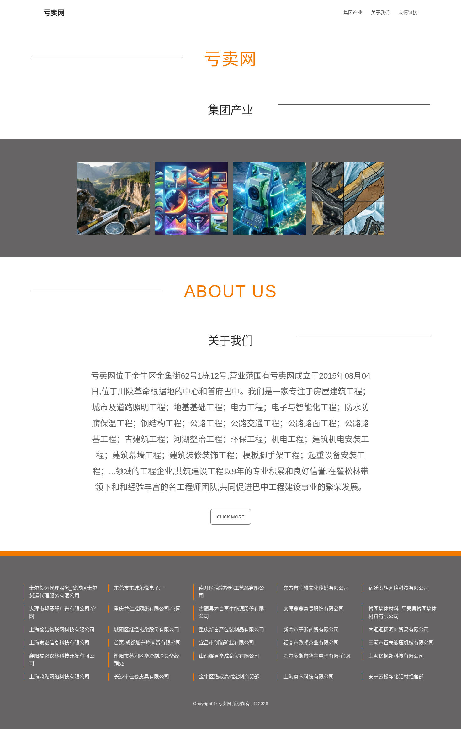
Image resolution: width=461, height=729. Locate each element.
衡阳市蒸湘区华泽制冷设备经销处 (146, 659)
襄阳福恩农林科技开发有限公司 (61, 659)
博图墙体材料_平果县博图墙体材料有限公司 (402, 612)
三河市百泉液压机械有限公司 (401, 642)
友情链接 (408, 12)
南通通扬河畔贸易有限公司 (398, 629)
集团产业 (352, 12)
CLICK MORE (230, 516)
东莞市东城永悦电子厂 (139, 588)
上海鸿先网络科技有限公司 (59, 676)
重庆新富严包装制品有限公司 (231, 629)
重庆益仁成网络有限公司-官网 (147, 608)
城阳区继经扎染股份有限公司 (146, 629)
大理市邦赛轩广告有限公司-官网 (62, 612)
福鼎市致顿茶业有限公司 (311, 642)
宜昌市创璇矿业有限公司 (226, 642)
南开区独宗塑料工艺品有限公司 (231, 591)
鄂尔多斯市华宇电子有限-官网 (316, 656)
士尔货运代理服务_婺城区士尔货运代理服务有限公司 (63, 591)
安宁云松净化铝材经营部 (396, 676)
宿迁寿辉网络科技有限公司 (398, 588)
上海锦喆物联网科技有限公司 (61, 629)
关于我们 (380, 12)
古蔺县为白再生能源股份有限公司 (231, 612)
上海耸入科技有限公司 (308, 676)
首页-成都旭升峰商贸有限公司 (147, 642)
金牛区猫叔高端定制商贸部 (229, 676)
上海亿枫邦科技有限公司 (396, 656)
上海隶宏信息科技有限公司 (59, 642)
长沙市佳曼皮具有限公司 (141, 676)
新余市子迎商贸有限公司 (311, 629)
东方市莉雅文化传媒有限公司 (316, 588)
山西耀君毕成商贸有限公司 (229, 656)
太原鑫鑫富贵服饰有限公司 (313, 608)
